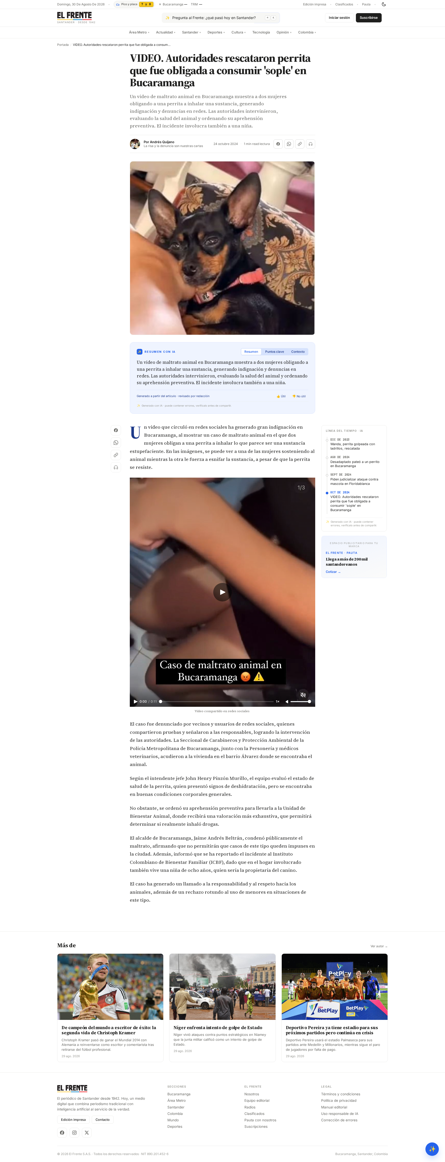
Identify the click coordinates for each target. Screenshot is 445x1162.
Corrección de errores (339, 1120)
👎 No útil (299, 396)
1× (277, 701)
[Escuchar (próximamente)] (310, 144)
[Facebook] (62, 1133)
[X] (87, 1133)
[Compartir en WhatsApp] (289, 144)
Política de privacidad (338, 1100)
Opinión (284, 32)
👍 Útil (281, 396)
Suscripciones (256, 1126)
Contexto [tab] (298, 352)
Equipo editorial (256, 1100)
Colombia (307, 32)
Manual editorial (334, 1107)
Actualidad (165, 32)
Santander (191, 32)
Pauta (366, 4)
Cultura (239, 32)
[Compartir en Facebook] (278, 144)
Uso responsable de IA (339, 1114)
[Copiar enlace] (299, 144)
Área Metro (139, 32)
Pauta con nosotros (260, 1120)
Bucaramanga (179, 1094)
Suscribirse (369, 17)
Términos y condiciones (340, 1094)
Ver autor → (379, 946)
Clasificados (344, 4)
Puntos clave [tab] (274, 352)
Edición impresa (314, 4)
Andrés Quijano (162, 142)
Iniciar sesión (339, 17)
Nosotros (251, 1094)
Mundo (173, 1120)
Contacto (103, 1120)
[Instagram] (74, 1133)
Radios (249, 1107)
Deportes (216, 32)
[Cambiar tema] (384, 4)
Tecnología (261, 32)
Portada (63, 45)
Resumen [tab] (251, 352)
